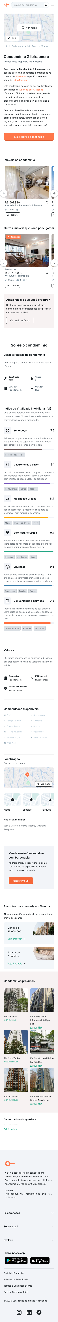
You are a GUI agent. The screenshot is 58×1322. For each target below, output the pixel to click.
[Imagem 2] (29, 263)
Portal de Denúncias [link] (14, 1273)
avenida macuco (11, 1061)
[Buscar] (46, 4)
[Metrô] (12, 799)
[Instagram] (19, 1313)
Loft (6, 46)
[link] (19, 320)
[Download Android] (16, 1261)
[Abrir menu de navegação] (52, 5)
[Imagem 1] (27, 263)
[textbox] (30, 5)
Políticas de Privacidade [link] (16, 1279)
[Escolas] (31, 799)
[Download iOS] (40, 1261)
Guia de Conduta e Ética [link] (16, 1292)
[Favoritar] (47, 202)
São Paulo (21, 76)
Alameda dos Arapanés (31, 89)
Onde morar (17, 46)
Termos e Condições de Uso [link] (18, 1285)
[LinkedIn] (29, 1313)
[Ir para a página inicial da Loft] (7, 4)
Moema (45, 46)
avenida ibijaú (10, 1020)
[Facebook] (39, 1313)
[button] (29, 777)
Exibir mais (9, 1129)
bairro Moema (20, 80)
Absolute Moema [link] (11, 1124)
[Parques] (50, 799)
